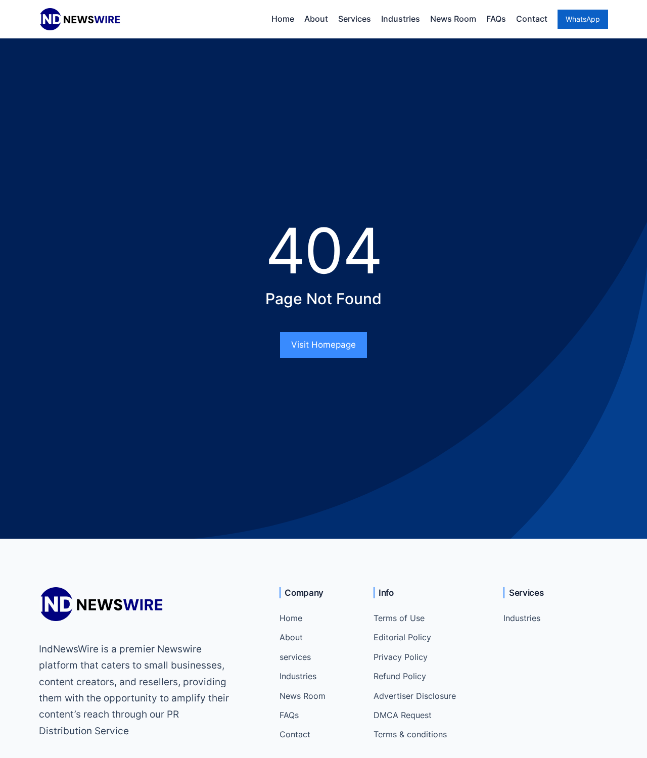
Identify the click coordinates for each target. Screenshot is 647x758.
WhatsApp (583, 19)
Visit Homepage (323, 345)
